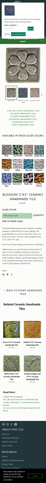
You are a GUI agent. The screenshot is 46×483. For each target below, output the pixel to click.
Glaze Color (9, 210)
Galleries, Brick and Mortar (13, 461)
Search (5, 457)
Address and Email (9, 442)
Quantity (38, 215)
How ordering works (18, 34)
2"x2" (4, 240)
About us (5, 434)
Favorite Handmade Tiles (23, 114)
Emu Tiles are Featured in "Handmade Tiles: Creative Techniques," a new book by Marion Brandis (21, 402)
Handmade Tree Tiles (23, 122)
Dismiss (7, 34)
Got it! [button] (35, 476)
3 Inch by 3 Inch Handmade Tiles (23, 111)
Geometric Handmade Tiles (23, 119)
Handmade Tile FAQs (10, 438)
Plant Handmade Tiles (23, 125)
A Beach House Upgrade (13, 397)
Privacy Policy (7, 464)
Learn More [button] (7, 480)
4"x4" (13, 240)
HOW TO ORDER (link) (12, 221)
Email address (11, 25)
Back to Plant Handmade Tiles (24, 292)
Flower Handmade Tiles (23, 117)
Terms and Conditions (11, 468)
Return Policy (7, 446)
